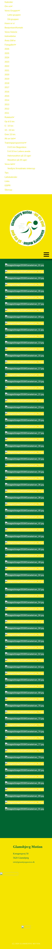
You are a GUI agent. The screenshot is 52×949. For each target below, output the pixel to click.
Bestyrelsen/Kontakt (14, 27)
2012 (7, 108)
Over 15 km (10, 134)
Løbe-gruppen (14, 15)
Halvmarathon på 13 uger (19, 155)
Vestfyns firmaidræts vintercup (21, 168)
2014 (7, 100)
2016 (7, 92)
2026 (7, 49)
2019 (7, 79)
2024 (7, 57)
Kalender (9, 2)
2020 (7, 74)
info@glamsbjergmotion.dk (24, 862)
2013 (7, 104)
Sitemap (8, 190)
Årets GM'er (10, 40)
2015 (7, 96)
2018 (7, 83)
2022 (7, 66)
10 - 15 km (9, 130)
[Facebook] (47, 197)
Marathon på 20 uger (17, 160)
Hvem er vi (9, 23)
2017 (7, 87)
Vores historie (11, 32)
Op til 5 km (9, 121)
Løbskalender (11, 177)
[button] (46, 254)
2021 (7, 70)
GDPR (7, 185)
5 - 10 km (9, 126)
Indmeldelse (10, 36)
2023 (7, 62)
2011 (7, 113)
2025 (7, 53)
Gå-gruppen (13, 19)
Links (7, 181)
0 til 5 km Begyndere (17, 147)
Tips (6, 172)
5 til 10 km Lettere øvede (19, 151)
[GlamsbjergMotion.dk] (27, 228)
